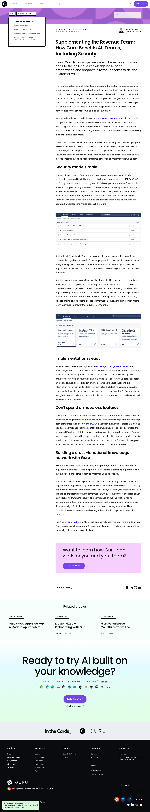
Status (65, 757)
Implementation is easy (22, 29)
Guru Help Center (70, 754)
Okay (34, 805)
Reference (39, 761)
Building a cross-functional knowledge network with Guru (24, 38)
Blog (37, 771)
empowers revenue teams (111, 118)
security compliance (90, 419)
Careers (94, 754)
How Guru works (13, 757)
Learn (37, 754)
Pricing (57, 4)
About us (94, 757)
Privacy (42, 802)
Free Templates (97, 774)
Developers (39, 764)
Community (39, 768)
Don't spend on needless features (26, 33)
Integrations (12, 761)
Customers (39, 757)
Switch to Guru (96, 771)
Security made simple (21, 26)
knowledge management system (112, 366)
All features (11, 764)
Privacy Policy (19, 807)
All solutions (11, 768)
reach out (72, 521)
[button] (16, 4)
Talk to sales (141, 4)
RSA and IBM (87, 423)
